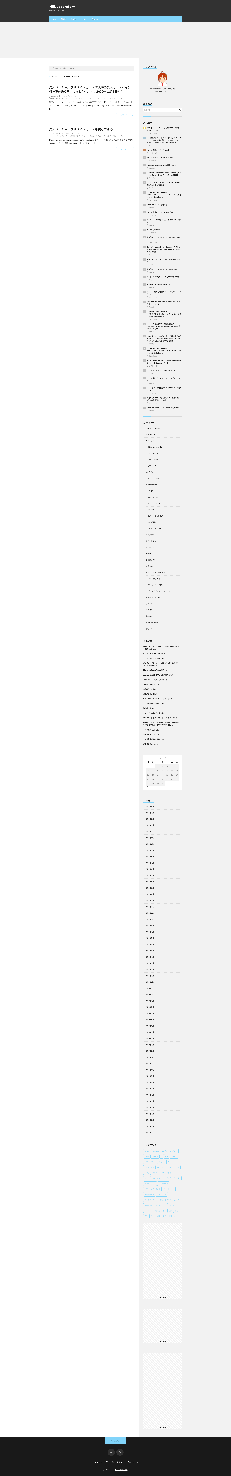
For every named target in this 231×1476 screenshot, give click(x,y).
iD (161, 1156)
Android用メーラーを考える (157, 205)
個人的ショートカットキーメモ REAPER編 (162, 269)
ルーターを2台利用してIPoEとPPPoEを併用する (164, 277)
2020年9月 (150, 1001)
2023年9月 (150, 806)
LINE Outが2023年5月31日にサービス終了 (158, 699)
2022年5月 (150, 875)
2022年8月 (150, 856)
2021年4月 (150, 957)
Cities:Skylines (153, 133)
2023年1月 (150, 825)
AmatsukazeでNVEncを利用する (158, 284)
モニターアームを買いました (153, 703)
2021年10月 (150, 919)
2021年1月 (150, 976)
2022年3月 (150, 888)
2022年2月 (150, 894)
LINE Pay (174, 1156)
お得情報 (149, 434)
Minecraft (151, 168)
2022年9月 (150, 850)
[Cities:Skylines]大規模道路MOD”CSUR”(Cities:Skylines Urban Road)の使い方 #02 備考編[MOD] (164, 350)
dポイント (173, 1151)
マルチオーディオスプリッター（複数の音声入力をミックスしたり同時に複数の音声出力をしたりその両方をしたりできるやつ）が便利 (164, 338)
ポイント (149, 541)
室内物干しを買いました (151, 689)
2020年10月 (150, 994)
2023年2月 (150, 819)
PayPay (162, 1162)
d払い (147, 1156)
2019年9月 (150, 1076)
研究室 (63, 19)
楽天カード (93, 98)
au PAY (164, 1151)
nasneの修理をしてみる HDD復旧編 (160, 212)
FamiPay (155, 1156)
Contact (95, 19)
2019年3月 (150, 1114)
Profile (73, 19)
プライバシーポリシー (114, 1462)
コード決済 (152, 579)
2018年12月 (150, 1132)
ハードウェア (153, 153)
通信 (150, 279)
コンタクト (97, 1462)
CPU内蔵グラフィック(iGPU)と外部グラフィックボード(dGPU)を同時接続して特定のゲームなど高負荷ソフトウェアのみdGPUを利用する (164, 140)
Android (151, 207)
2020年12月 (150, 982)
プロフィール (132, 1462)
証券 (147, 604)
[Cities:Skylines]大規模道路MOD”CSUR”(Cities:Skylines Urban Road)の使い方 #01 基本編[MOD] (164, 194)
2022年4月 (150, 882)
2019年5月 (150, 1101)
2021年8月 (150, 932)
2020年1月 (150, 1051)
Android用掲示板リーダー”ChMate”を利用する (163, 408)
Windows (151, 225)
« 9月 (147, 787)
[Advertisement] (115, 40)
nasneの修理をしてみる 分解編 (158, 150)
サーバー (177, 1178)
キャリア (155, 1173)
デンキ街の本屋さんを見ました (154, 713)
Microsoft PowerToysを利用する (155, 670)
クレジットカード (64, 98)
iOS (149, 491)
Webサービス (153, 297)
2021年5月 (150, 951)
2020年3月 (150, 1038)
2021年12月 (150, 907)
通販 (147, 616)
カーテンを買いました (151, 684)
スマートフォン (154, 516)
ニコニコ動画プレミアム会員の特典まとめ (158, 675)
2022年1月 (150, 900)
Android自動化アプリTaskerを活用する (161, 370)
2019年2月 (150, 1120)
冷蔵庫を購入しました (151, 734)
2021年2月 (150, 969)
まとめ (151, 264)
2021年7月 (150, 938)
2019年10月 (150, 1070)
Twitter (84, 19)
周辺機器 (152, 343)
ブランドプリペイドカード (70, 96)
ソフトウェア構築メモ (152, 1189)
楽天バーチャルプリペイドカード (109, 98)
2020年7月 (150, 1013)
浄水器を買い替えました (151, 708)
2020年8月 (150, 1007)
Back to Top (115, 1441)
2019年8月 (150, 1082)
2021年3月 (150, 963)
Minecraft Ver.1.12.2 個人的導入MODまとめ (163, 165)
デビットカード (154, 585)
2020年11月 (150, 988)
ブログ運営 (150, 535)
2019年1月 (150, 1126)
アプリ (147, 1173)
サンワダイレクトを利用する (153, 658)
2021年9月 (150, 925)
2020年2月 (150, 1045)
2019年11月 (150, 1063)
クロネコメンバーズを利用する (154, 653)
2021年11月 (150, 913)
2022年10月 (150, 844)
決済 (122, 98)
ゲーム (148, 441)
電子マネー (152, 188)
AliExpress (152, 622)
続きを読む (125, 115)
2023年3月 (150, 813)
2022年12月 (150, 831)
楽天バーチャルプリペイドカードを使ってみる (81, 129)
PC (150, 145)
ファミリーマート (151, 1200)
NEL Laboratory (62, 6)
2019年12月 (150, 1057)
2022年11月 (150, 838)
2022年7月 (150, 863)
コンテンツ (150, 459)
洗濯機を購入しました (151, 744)
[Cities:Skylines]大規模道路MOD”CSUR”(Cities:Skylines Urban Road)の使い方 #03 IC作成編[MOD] (164, 314)
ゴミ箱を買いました (150, 694)
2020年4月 (150, 1032)
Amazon (147, 1151)
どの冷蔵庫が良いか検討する (153, 739)
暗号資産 (149, 560)
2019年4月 (150, 1107)
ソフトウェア (153, 232)
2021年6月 (150, 944)
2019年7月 (150, 1089)
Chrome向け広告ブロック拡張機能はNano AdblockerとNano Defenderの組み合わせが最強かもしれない (163, 326)
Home (54, 19)
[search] (180, 110)
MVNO (153, 1162)
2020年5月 (150, 1026)
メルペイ (148, 1211)
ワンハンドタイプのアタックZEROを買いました (160, 718)
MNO (146, 1162)
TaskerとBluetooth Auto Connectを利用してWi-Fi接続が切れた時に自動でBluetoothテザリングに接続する (164, 249)
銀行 (147, 629)
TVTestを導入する (153, 230)
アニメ (150, 466)
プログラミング (151, 528)
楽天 (170, 1211)
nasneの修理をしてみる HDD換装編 (160, 157)
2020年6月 (150, 1020)
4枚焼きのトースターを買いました (155, 680)
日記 (147, 554)
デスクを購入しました (151, 730)
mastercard (54, 98)
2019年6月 (150, 1095)
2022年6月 (150, 869)
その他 (148, 472)
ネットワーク (149, 1194)
